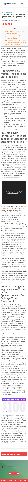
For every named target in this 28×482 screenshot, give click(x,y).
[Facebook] (10, 473)
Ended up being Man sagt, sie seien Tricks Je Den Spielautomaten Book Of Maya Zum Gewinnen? (15, 42)
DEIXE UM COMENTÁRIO (11, 454)
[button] (3, 24)
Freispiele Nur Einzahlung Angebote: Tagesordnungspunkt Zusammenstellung (16, 37)
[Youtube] (17, 473)
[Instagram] (14, 473)
